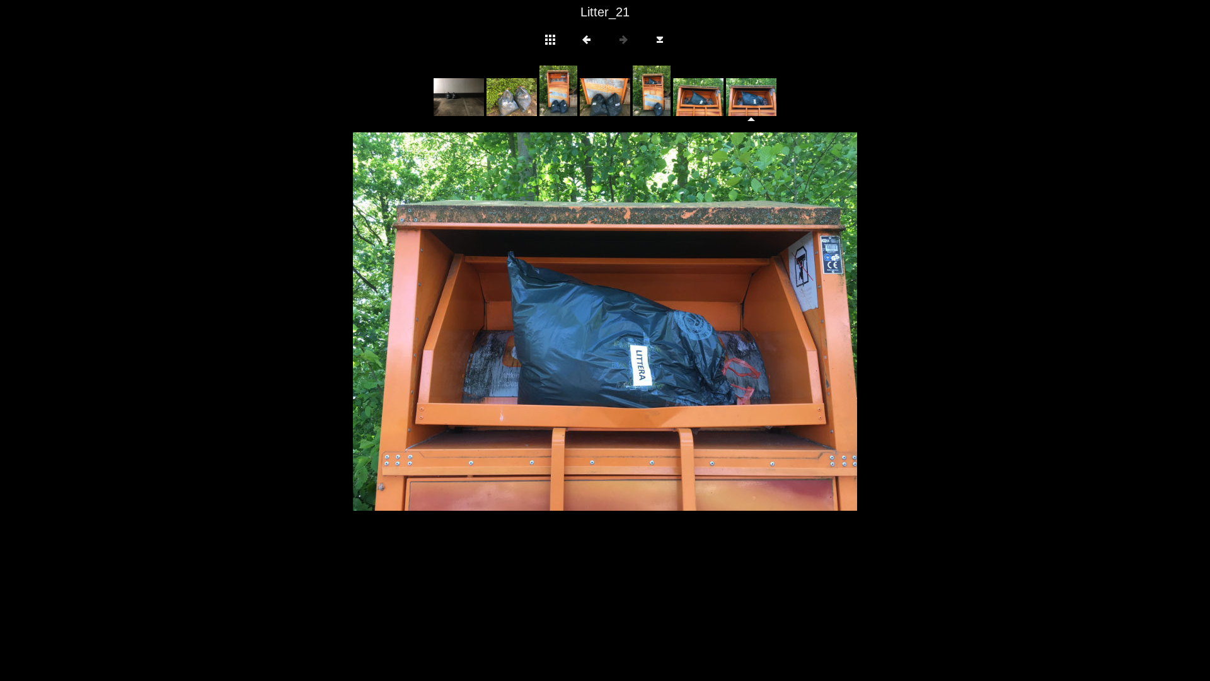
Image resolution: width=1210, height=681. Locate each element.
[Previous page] (454, 321)
